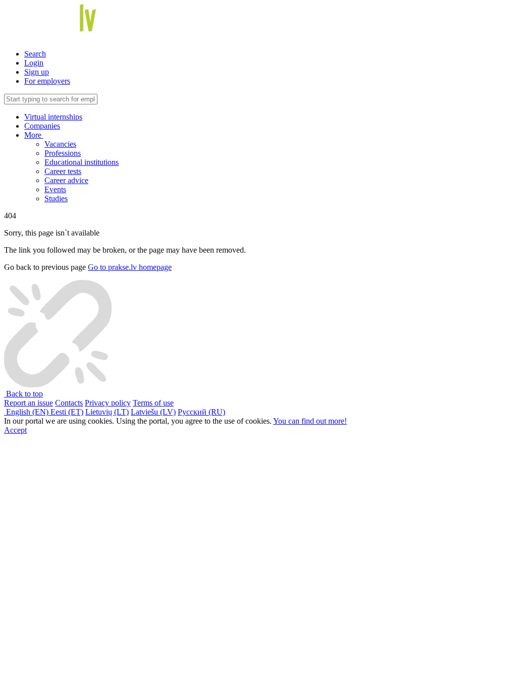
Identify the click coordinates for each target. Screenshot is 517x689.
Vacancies (60, 144)
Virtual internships (53, 116)
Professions (62, 153)
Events (55, 189)
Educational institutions (81, 162)
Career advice (66, 180)
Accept (15, 430)
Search (35, 53)
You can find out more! (310, 421)
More (33, 135)
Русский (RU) (201, 412)
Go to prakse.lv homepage (130, 267)
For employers (47, 81)
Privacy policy (108, 402)
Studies (56, 198)
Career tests (62, 171)
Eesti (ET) (66, 412)
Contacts (69, 402)
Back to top (23, 393)
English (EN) (27, 412)
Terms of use (153, 402)
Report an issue (28, 402)
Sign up (36, 72)
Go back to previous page (45, 267)
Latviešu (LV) (153, 412)
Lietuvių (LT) (107, 412)
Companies (42, 126)
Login (33, 63)
